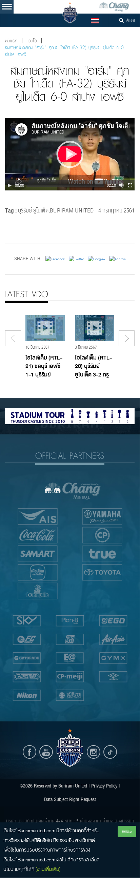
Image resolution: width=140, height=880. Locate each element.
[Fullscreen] (130, 185)
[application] (70, 154)
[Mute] (121, 185)
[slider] (65, 185)
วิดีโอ (32, 41)
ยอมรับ (127, 831)
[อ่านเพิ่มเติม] (48, 869)
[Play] (9, 185)
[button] (70, 154)
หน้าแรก (11, 41)
